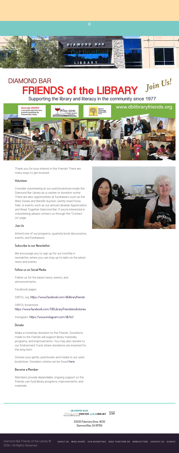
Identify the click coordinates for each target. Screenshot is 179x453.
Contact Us (157, 442)
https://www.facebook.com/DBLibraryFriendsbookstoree (50, 309)
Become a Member (26, 369)
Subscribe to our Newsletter (32, 245)
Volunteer (21, 181)
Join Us (19, 226)
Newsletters (140, 442)
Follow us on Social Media (30, 270)
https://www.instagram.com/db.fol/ (52, 317)
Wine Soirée (78, 442)
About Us (63, 442)
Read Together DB (119, 442)
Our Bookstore (97, 442)
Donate (19, 325)
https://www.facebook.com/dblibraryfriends (57, 297)
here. (72, 361)
